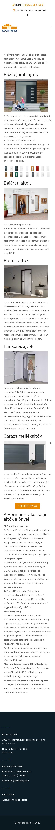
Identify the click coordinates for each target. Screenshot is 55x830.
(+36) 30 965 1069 (33, 4)
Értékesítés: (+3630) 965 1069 (16, 771)
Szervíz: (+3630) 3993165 (14, 775)
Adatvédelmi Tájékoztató (14, 799)
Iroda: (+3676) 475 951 (12, 766)
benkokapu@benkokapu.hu (15, 780)
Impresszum (8, 794)
